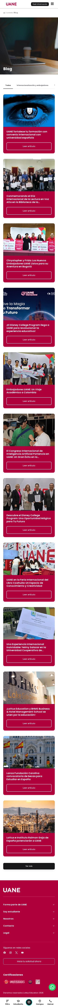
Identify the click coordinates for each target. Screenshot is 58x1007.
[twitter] (16, 952)
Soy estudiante (11, 911)
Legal (6, 932)
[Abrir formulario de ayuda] (29, 1002)
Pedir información (40, 4)
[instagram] (10, 952)
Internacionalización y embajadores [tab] (32, 85)
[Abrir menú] (52, 4)
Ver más (29, 866)
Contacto (8, 925)
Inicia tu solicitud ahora (29, 961)
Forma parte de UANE (15, 904)
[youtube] (22, 952)
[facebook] (4, 952)
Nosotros (8, 918)
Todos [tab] (8, 85)
